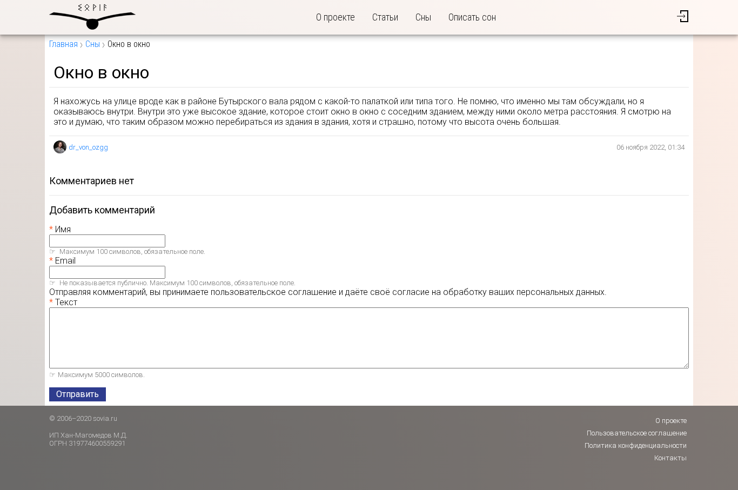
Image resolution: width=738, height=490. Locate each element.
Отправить (77, 394)
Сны (423, 17)
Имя (63, 229)
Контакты (670, 458)
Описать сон (472, 17)
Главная (63, 44)
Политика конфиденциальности (636, 445)
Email (65, 261)
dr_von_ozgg (88, 147)
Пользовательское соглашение (637, 433)
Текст (66, 302)
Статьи (385, 17)
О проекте (335, 17)
